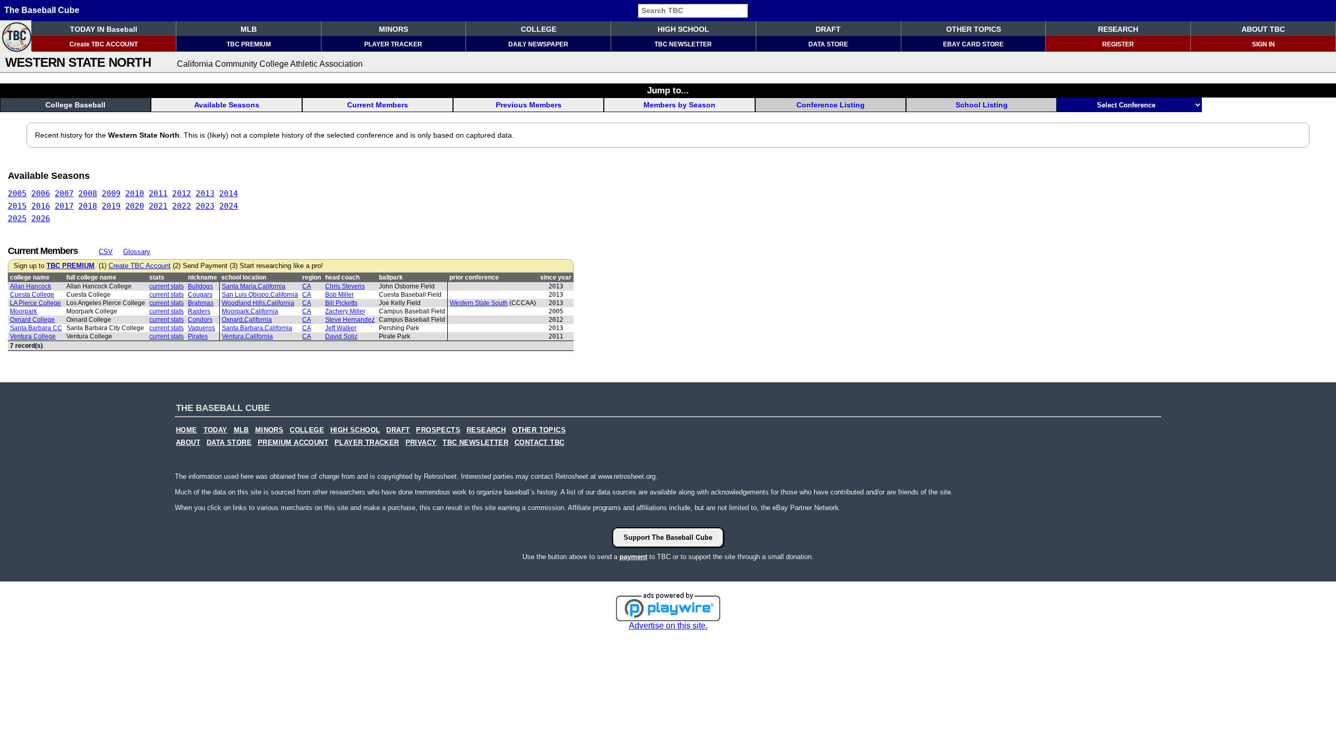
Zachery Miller (345, 311)
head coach (342, 277)
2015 (17, 206)
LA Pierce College (35, 303)
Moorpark (23, 311)
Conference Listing (830, 105)
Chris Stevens (345, 286)
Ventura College (33, 336)
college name (30, 277)
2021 (158, 206)
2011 (158, 193)
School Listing (982, 105)
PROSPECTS (438, 430)
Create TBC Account (140, 266)
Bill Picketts (341, 303)
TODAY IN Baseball (103, 29)
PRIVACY (421, 442)
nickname (202, 277)
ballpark (391, 277)
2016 (40, 206)
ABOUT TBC (1263, 29)
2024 (228, 206)
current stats (166, 286)
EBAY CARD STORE (973, 44)
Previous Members (529, 105)
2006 (40, 193)
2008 (87, 193)
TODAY (216, 430)
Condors (200, 319)
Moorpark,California (250, 311)
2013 (205, 193)
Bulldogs (200, 286)
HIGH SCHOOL (683, 29)
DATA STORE (828, 44)
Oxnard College (32, 319)
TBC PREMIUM (248, 44)
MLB (249, 29)
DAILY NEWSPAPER (538, 44)
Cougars (200, 294)
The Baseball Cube (41, 10)
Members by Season (679, 105)
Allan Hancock (30, 286)
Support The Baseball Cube (668, 537)
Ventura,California (247, 336)
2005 (17, 193)
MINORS (393, 29)
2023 (205, 206)
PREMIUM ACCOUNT (293, 442)
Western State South (479, 303)
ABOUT (188, 442)
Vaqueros (201, 328)
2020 (134, 206)
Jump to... (668, 90)
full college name (91, 277)
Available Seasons (226, 105)
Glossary (136, 252)
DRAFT (828, 29)
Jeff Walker (340, 328)
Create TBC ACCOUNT (103, 44)
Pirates (198, 336)
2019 (111, 206)
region (311, 277)
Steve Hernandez (350, 319)
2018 (87, 206)
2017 (64, 206)
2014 (228, 193)
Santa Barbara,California (257, 328)
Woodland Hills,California (258, 303)
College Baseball (75, 105)
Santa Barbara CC (36, 328)
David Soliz (341, 336)
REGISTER (1118, 44)
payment (633, 557)
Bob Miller (339, 294)
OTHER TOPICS (973, 29)
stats (156, 277)
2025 (17, 218)
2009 (111, 193)
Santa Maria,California (253, 286)
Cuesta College (32, 294)
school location (243, 277)
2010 (134, 193)
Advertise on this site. (668, 625)
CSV (106, 252)
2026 (40, 218)
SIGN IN (1263, 44)
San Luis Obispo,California (260, 294)
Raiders (199, 311)
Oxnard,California (247, 319)
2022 (181, 206)
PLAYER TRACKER (393, 44)
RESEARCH (1118, 29)
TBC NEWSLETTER (683, 44)
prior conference (474, 277)
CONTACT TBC (539, 442)
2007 (64, 193)
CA (306, 286)
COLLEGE (538, 29)
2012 (181, 193)
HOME (186, 430)
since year (555, 277)
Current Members (377, 105)
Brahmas (200, 303)
